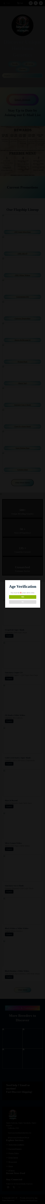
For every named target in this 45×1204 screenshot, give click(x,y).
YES (22, 597)
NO (23, 602)
